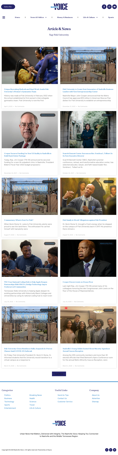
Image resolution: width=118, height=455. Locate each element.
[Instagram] (109, 6)
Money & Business (65, 17)
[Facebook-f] (104, 6)
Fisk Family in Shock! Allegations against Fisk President (85, 220)
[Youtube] (114, 6)
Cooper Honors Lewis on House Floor (78, 282)
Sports (111, 17)
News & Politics (37, 17)
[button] (59, 374)
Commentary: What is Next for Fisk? (18, 220)
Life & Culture (89, 17)
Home (17, 17)
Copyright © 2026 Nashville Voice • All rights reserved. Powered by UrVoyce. (27, 450)
